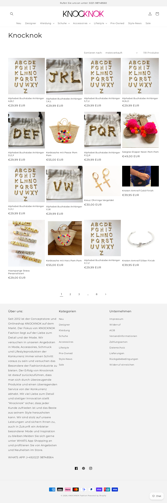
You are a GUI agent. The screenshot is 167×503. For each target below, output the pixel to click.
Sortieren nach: (93, 52)
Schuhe (63, 336)
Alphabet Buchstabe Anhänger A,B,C (26, 99)
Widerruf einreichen (121, 364)
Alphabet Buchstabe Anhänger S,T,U (102, 99)
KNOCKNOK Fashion (77, 496)
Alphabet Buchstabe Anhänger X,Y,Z (102, 261)
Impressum (116, 318)
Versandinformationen (123, 336)
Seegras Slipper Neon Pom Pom (140, 152)
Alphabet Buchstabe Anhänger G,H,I (26, 207)
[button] (11, 13)
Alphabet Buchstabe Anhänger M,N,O (140, 99)
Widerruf (115, 324)
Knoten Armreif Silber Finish (138, 260)
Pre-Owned (66, 353)
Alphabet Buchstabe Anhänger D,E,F (26, 154)
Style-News (65, 359)
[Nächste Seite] (105, 294)
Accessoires (66, 341)
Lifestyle (64, 347)
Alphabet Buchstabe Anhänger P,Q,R (102, 154)
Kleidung (64, 330)
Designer (64, 324)
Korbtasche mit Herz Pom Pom (64, 260)
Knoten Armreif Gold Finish (138, 190)
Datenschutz (117, 347)
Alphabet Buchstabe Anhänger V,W (64, 208)
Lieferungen (116, 353)
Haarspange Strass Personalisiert (19, 272)
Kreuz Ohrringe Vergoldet (99, 200)
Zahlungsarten (118, 341)
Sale (61, 364)
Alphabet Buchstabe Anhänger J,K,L (64, 100)
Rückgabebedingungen (123, 359)
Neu (61, 318)
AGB (112, 330)
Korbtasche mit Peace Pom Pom (61, 154)
